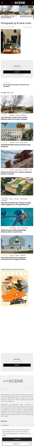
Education (12, 142)
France (17, 142)
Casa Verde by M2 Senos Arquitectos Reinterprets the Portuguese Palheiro (13, 258)
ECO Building (4, 198)
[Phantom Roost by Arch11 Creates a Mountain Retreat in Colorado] (17, 159)
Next (33, 12)
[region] (17, 436)
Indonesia (16, 198)
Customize (16, 443)
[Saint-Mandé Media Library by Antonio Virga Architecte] (17, 132)
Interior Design (23, 142)
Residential (23, 115)
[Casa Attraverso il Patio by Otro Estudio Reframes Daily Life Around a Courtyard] (9, 10)
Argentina (12, 115)
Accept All (17, 439)
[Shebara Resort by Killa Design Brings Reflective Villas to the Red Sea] (17, 217)
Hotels (18, 227)
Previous (1, 12)
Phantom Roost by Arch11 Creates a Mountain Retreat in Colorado (16, 173)
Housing (18, 115)
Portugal (17, 255)
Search (31, 389)
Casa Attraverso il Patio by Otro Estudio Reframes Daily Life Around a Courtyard (9, 17)
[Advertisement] (17, 331)
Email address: (17, 66)
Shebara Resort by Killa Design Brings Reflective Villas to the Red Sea (13, 231)
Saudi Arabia (24, 227)
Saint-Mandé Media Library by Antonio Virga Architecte (15, 145)
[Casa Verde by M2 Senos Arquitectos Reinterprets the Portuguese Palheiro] (17, 244)
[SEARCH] (32, 2)
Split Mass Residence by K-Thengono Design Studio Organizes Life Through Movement (16, 203)
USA (31, 169)
